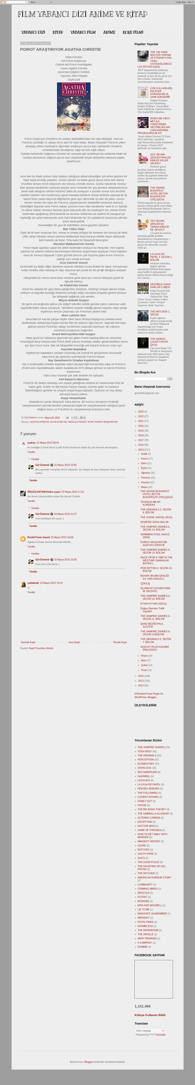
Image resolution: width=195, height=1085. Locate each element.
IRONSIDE (143, 901)
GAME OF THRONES (149, 830)
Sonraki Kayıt (28, 642)
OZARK (142, 845)
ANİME (109, 32)
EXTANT (142, 897)
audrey (31, 442)
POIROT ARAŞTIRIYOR (106, 422)
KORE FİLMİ (133, 32)
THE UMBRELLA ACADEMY (153, 813)
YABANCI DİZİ (33, 32)
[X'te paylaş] (78, 417)
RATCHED (144, 849)
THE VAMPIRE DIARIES (151, 747)
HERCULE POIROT (77, 422)
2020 (141, 426)
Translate (160, 1034)
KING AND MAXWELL (150, 905)
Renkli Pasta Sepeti (38, 537)
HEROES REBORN (148, 788)
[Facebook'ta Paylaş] (81, 417)
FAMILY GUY (145, 801)
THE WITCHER (146, 873)
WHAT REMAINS (147, 938)
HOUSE (142, 805)
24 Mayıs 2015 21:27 (65, 514)
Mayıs (144, 487)
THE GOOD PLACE (148, 862)
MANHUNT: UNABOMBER (152, 913)
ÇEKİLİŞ (145, 583)
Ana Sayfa (74, 642)
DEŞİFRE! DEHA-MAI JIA (154, 522)
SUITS (141, 858)
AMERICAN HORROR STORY (154, 877)
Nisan (144, 655)
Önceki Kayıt (120, 642)
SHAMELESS (145, 926)
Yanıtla (31, 452)
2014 (141, 676)
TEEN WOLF (145, 751)
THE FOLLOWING (148, 793)
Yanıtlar (35, 459)
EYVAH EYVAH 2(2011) (153, 603)
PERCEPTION (146, 759)
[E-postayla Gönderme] (67, 417)
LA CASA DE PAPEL (149, 784)
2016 (141, 445)
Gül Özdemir (42, 465)
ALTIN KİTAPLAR (58, 422)
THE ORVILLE (146, 934)
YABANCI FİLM (83, 32)
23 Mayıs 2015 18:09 (62, 537)
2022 (141, 416)
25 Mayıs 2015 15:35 (65, 559)
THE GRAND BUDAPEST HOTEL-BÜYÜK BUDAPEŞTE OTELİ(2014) (159, 193)
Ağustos (146, 472)
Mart (143, 660)
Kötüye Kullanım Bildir (150, 1015)
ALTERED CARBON (149, 817)
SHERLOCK (144, 768)
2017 (141, 440)
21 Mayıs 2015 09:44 (47, 442)
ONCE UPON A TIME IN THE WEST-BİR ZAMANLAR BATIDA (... (156, 560)
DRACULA (144, 893)
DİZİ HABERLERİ (147, 772)
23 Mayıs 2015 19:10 (51, 583)
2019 (141, 430)
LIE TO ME (143, 909)
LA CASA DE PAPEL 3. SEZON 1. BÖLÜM (161, 257)
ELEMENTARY (146, 763)
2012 (141, 685)
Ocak (144, 670)
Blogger (88, 1062)
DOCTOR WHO (146, 826)
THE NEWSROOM (148, 930)
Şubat (144, 665)
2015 (141, 449)
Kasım (145, 458)
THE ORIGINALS (147, 755)
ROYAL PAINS (146, 922)
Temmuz (146, 477)
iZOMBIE (142, 947)
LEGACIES (144, 780)
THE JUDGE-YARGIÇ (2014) (156, 517)
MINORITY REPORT (149, 841)
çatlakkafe (33, 583)
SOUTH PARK (146, 853)
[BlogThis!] (75, 417)
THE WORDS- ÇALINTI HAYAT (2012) (159, 342)
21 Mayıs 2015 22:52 (65, 465)
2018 (141, 435)
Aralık (144, 454)
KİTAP (58, 32)
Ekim (144, 463)
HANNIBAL (144, 776)
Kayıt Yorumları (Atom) (41, 648)
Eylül (144, 468)
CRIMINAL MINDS (148, 888)
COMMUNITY (145, 884)
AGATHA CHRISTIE (39, 422)
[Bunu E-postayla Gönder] (72, 417)
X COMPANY (145, 942)
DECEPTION (145, 822)
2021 (141, 421)
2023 (141, 411)
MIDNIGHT (144, 917)
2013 (141, 680)
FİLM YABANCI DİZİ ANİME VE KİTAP (82, 14)
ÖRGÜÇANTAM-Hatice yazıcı (44, 492)
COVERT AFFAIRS (148, 797)
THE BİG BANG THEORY (152, 809)
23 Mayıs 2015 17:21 (73, 492)
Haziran (145, 482)
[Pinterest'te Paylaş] (84, 417)
